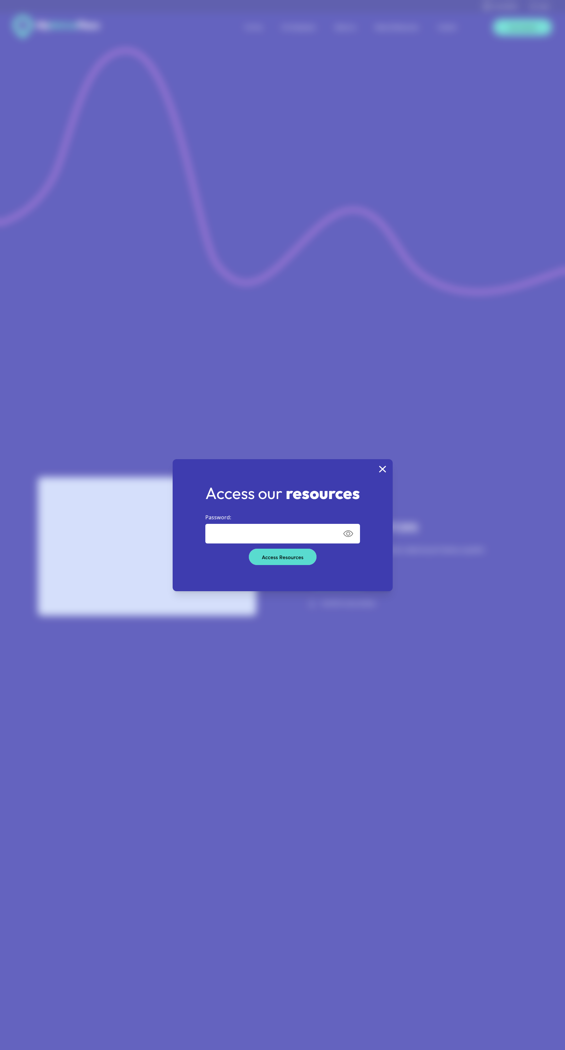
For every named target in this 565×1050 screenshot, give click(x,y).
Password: (218, 517)
